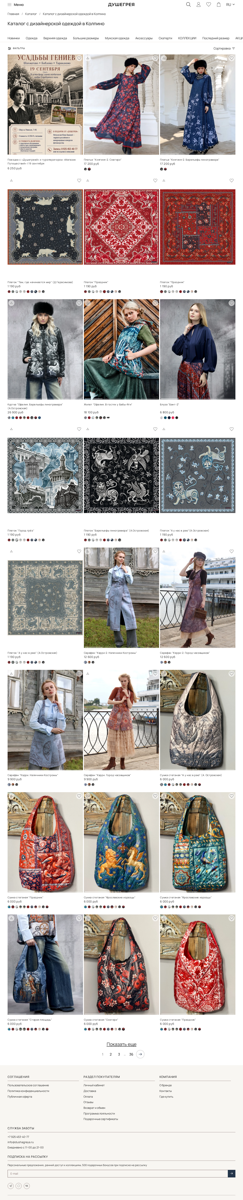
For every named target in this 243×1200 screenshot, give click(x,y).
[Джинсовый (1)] (12, 291)
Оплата (88, 1096)
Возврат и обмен (94, 1108)
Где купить (166, 1096)
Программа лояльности (99, 1113)
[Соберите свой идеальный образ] (88, 58)
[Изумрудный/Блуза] (165, 417)
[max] (19, 1186)
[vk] (27, 1186)
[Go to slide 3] (130, 152)
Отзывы (88, 1102)
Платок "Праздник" (96, 282)
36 (131, 1054)
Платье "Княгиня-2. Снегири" (103, 159)
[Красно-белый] (28, 291)
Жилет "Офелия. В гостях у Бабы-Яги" (108, 404)
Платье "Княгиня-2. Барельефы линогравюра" (189, 159)
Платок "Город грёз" (21, 530)
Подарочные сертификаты (101, 1119)
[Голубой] (93, 417)
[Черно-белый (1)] (85, 169)
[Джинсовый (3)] (161, 662)
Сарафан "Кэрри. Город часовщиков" (107, 775)
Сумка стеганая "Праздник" (25, 897)
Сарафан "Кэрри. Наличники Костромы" (33, 775)
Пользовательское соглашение (28, 1085)
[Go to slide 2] (112, 152)
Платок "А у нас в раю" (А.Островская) (33, 653)
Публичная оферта (20, 1096)
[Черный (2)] (165, 169)
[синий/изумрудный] (39, 417)
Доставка (90, 1091)
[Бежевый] (9, 417)
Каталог (31, 14)
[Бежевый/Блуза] (161, 417)
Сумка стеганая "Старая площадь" (30, 1019)
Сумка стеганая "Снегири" (101, 1019)
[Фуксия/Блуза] (172, 417)
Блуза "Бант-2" (169, 404)
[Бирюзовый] (12, 417)
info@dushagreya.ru (21, 1142)
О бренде (165, 1085)
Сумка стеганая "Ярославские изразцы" (110, 897)
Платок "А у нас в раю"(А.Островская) (184, 530)
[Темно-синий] (112, 291)
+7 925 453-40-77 (18, 1137)
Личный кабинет (94, 1085)
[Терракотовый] (39, 291)
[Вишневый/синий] (9, 291)
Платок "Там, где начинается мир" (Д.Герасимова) (40, 282)
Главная (13, 14)
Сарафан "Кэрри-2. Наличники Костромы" (110, 653)
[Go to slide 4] (149, 152)
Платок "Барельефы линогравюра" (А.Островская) (116, 530)
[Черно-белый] (108, 417)
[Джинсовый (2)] (16, 291)
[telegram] (11, 1186)
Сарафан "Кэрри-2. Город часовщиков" (185, 653)
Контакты (165, 1091)
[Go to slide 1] (93, 152)
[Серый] (31, 291)
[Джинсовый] (20, 291)
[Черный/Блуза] (176, 417)
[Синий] (188, 784)
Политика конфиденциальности (28, 1091)
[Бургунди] (16, 417)
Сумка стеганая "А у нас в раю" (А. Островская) (191, 775)
